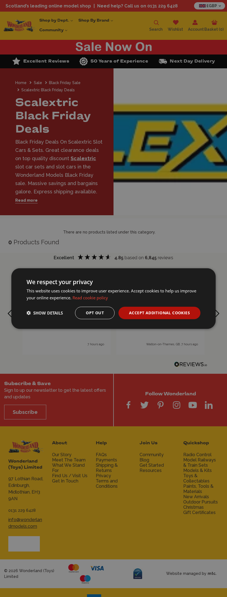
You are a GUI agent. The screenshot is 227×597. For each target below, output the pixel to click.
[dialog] (113, 298)
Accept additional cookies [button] (159, 312)
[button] (45, 312)
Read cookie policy (90, 297)
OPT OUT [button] (95, 312)
